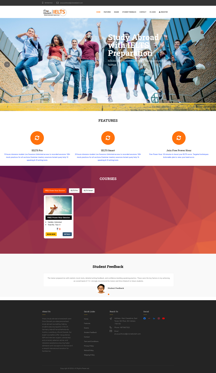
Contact (143, 12)
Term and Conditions (91, 341)
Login (153, 12)
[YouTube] (163, 319)
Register (164, 12)
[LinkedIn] (154, 319)
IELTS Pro (74, 191)
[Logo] (55, 11)
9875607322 (48, 3)
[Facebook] (144, 319)
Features (107, 12)
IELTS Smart (88, 191)
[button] (7, 64)
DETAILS (67, 234)
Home (98, 12)
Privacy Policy (89, 346)
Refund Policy (89, 350)
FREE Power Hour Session (55, 191)
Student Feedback (129, 12)
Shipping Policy (89, 355)
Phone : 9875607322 (122, 327)
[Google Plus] (149, 319)
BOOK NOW (51, 234)
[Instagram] (159, 319)
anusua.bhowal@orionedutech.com (71, 3)
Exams (116, 12)
